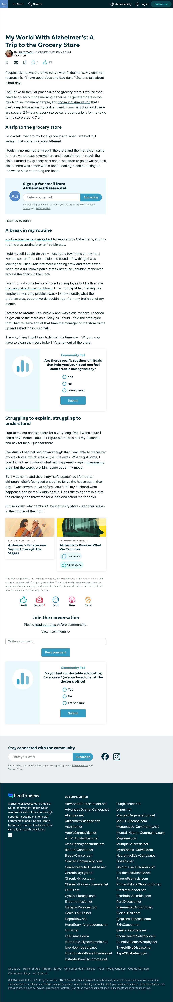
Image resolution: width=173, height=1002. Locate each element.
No (70, 383)
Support (39, 601)
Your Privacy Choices (112, 968)
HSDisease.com (77, 936)
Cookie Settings (138, 968)
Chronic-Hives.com (79, 878)
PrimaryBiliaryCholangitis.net (138, 884)
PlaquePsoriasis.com (132, 878)
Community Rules (19, 973)
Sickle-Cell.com (128, 913)
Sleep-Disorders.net (131, 930)
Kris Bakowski (25, 51)
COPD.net (72, 890)
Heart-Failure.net (78, 913)
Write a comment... (21, 641)
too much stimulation (74, 102)
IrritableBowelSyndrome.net (86, 959)
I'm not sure (76, 703)
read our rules (45, 625)
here (46, 590)
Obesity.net (125, 861)
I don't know (76, 390)
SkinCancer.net (127, 925)
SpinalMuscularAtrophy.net (136, 942)
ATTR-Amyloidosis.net (82, 838)
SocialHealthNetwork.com (136, 936)
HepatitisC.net (76, 919)
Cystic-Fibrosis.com (80, 896)
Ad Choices (40, 973)
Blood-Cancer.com (79, 855)
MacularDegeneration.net (135, 815)
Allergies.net (74, 815)
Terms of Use (43, 208)
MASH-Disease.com (131, 821)
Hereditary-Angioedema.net (86, 925)
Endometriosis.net (78, 902)
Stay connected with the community (41, 748)
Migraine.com (126, 838)
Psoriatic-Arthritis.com (133, 896)
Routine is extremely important (28, 239)
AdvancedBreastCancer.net (86, 804)
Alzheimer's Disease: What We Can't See (80, 547)
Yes (70, 377)
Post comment (55, 652)
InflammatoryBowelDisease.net (88, 953)
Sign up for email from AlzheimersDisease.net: (45, 186)
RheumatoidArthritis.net (134, 907)
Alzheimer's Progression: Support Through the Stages (27, 549)
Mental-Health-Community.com (140, 833)
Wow (70, 601)
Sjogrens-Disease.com (133, 919)
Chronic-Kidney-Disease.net (86, 884)
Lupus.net (123, 809)
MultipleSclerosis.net (132, 844)
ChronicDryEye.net (79, 873)
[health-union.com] (23, 796)
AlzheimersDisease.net (82, 821)
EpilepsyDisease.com (81, 907)
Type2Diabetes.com (131, 953)
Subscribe (161, 4)
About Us (14, 968)
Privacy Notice (80, 765)
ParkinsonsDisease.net (133, 873)
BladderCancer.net (79, 850)
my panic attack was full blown (28, 288)
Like (22, 601)
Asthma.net (73, 827)
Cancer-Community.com (83, 861)
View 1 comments (54, 631)
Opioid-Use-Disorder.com (136, 867)
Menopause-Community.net (137, 827)
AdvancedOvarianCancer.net (87, 809)
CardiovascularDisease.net (85, 867)
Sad (54, 601)
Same (86, 601)
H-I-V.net (72, 930)
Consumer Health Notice (79, 968)
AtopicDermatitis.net (80, 833)
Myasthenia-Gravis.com (134, 850)
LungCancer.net (128, 804)
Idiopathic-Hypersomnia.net (86, 942)
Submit (73, 400)
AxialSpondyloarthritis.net (84, 844)
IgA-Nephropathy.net (81, 947)
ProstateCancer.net (131, 890)
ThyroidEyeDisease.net (134, 947)
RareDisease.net (128, 902)
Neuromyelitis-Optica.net (135, 855)
